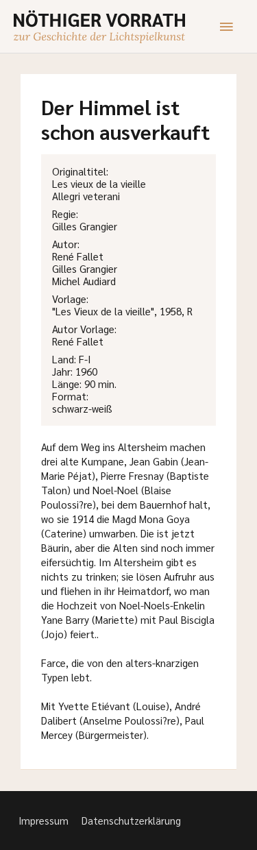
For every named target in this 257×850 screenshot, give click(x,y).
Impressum (44, 820)
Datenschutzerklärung (131, 820)
